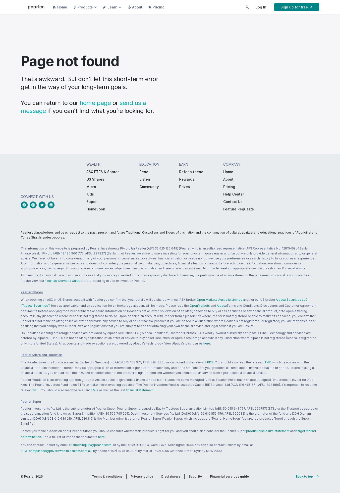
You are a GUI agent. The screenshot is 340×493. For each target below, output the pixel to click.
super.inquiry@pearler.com (92, 445)
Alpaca (222, 305)
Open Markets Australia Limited (219, 299)
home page (95, 102)
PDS (210, 362)
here (206, 343)
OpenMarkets (200, 305)
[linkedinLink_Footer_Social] (52, 204)
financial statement (140, 390)
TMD (268, 362)
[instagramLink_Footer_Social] (34, 204)
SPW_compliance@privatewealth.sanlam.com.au (56, 451)
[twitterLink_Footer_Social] (43, 204)
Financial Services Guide (63, 281)
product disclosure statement (267, 431)
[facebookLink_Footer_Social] (25, 204)
